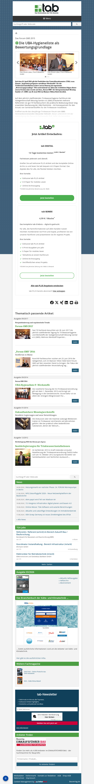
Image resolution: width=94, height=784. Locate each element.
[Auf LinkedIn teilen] (66, 303)
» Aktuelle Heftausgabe (68, 578)
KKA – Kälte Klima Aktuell (32, 681)
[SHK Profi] (20, 672)
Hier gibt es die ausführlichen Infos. (31, 658)
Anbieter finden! (48, 764)
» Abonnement (65, 583)
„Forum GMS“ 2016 (25, 351)
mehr (75, 342)
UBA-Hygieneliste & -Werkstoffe (32, 385)
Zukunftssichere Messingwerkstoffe (35, 412)
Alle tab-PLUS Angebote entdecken (47, 285)
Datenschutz (19, 778)
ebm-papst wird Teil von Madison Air (36, 499)
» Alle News (21, 519)
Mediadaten (19, 775)
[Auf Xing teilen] (61, 303)
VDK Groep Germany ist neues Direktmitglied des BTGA (43, 514)
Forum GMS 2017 (24, 326)
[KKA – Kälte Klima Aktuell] (20, 681)
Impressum (30, 778)
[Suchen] (76, 24)
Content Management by (24, 781)
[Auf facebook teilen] (51, 303)
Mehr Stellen (47, 564)
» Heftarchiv (64, 580)
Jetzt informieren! (22, 728)
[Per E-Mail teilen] (71, 302)
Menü (48, 18)
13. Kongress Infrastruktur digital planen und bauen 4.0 (43, 503)
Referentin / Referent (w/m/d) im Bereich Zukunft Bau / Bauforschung (41, 533)
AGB (59, 775)
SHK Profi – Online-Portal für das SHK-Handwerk (35, 672)
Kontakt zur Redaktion (47, 775)
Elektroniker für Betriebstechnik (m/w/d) (35, 554)
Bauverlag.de (74, 781)
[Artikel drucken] (76, 302)
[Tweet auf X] (56, 303)
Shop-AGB (67, 775)
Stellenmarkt (31, 775)
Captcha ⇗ (56, 720)
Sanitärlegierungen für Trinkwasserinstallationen (42, 446)
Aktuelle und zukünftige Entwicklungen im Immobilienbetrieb (46, 511)
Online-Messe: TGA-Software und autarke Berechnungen (44, 507)
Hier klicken (49, 717)
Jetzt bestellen (47, 198)
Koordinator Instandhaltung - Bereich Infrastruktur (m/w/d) (44, 544)
